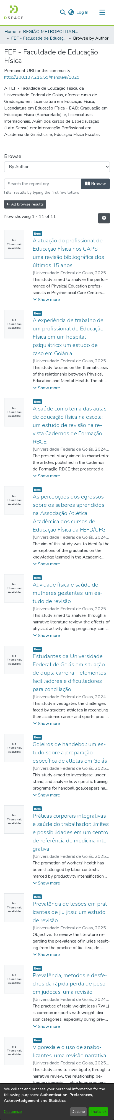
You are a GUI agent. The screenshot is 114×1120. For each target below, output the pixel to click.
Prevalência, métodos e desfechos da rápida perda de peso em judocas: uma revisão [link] (70, 984)
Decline (78, 1111)
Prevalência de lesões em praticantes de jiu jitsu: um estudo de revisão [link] (71, 912)
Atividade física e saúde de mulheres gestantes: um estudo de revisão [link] (67, 593)
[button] (13, 12)
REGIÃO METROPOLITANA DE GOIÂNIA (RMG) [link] (50, 32)
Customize (13, 1111)
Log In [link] (82, 12)
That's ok (98, 1111)
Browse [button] (98, 184)
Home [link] (10, 32)
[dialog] (57, 1101)
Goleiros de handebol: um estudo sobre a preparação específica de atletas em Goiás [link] (70, 753)
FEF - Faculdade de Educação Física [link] (38, 38)
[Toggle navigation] (102, 12)
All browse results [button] (27, 204)
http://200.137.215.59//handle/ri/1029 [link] (42, 77)
